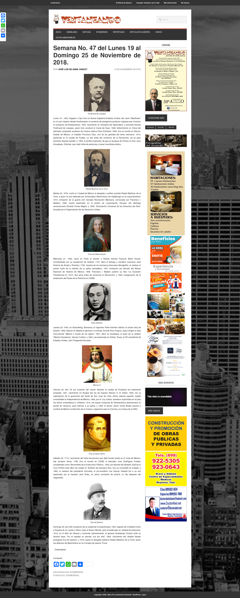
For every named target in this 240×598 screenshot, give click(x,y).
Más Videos (154, 410)
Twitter (171, 127)
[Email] (3, 30)
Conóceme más (156, 118)
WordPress (137, 595)
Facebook (150, 127)
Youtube (161, 127)
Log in (144, 595)
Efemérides (76, 572)
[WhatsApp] (3, 25)
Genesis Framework (124, 595)
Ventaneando (87, 19)
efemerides (72, 575)
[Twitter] (3, 20)
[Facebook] (3, 15)
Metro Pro (111, 595)
